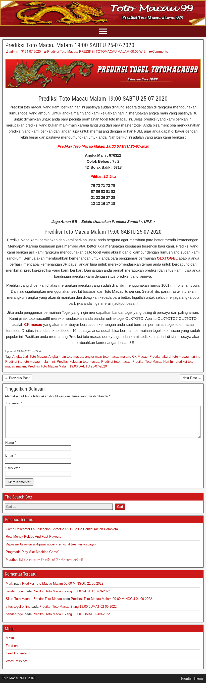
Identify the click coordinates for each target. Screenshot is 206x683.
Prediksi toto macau (115, 361)
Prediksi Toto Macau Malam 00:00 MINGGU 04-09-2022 (111, 599)
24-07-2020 (33, 51)
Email (10, 455)
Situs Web (12, 468)
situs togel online (18, 606)
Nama (10, 443)
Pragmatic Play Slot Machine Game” (32, 552)
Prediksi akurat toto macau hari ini (174, 356)
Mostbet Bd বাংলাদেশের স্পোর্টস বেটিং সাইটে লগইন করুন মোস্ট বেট (44, 560)
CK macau (33, 324)
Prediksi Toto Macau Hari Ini (153, 361)
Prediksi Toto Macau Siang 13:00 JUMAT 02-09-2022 (78, 606)
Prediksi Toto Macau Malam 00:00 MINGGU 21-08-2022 (62, 583)
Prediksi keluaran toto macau (78, 361)
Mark (9, 583)
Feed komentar (17, 653)
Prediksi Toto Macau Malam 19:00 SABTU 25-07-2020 (69, 45)
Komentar (14, 403)
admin (13, 51)
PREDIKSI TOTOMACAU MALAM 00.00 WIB (112, 51)
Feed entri (13, 646)
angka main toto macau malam (107, 356)
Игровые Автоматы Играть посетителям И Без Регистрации (51, 544)
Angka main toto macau (65, 356)
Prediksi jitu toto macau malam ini (30, 361)
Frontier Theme (192, 678)
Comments (160, 51)
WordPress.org (16, 661)
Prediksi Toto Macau (62, 51)
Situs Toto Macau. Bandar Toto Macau (34, 599)
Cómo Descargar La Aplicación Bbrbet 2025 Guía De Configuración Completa (62, 529)
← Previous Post (17, 378)
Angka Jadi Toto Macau (29, 356)
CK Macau (139, 356)
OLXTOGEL (167, 258)
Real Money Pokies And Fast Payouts (33, 536)
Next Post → (191, 378)
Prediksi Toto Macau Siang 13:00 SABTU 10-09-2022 (71, 591)
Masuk (11, 638)
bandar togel (15, 591)
